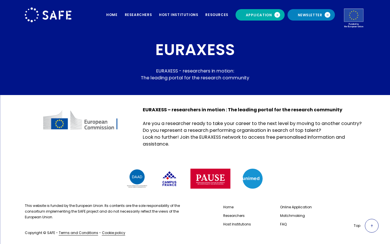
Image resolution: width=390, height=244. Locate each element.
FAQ (283, 224)
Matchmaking (292, 215)
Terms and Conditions (78, 232)
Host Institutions (237, 224)
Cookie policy (113, 232)
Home (228, 207)
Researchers (234, 215)
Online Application (296, 207)
